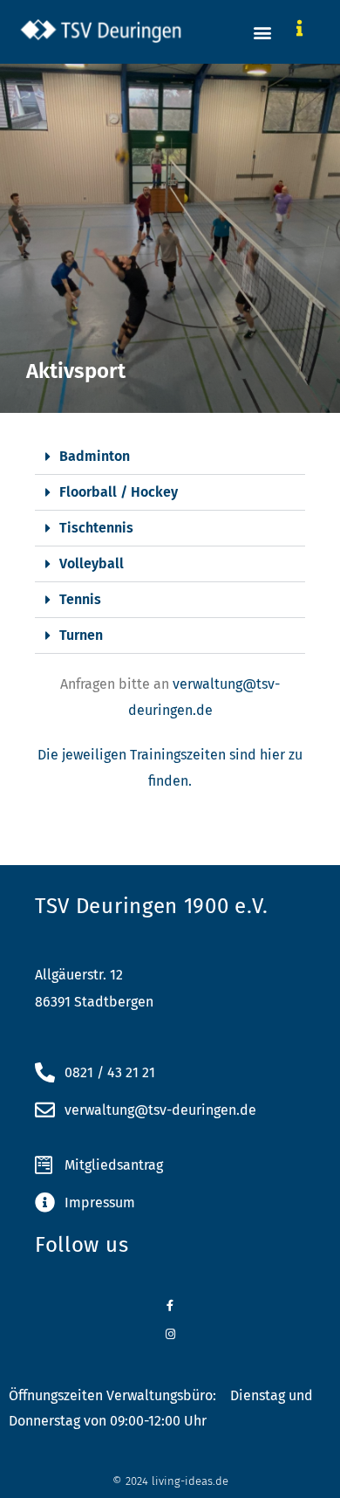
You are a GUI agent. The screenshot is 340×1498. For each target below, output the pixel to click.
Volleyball (91, 563)
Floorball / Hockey (118, 492)
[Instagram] (170, 1334)
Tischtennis (96, 527)
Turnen (81, 635)
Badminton (94, 456)
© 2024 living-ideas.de (170, 1481)
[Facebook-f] (170, 1305)
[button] (262, 31)
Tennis (80, 599)
